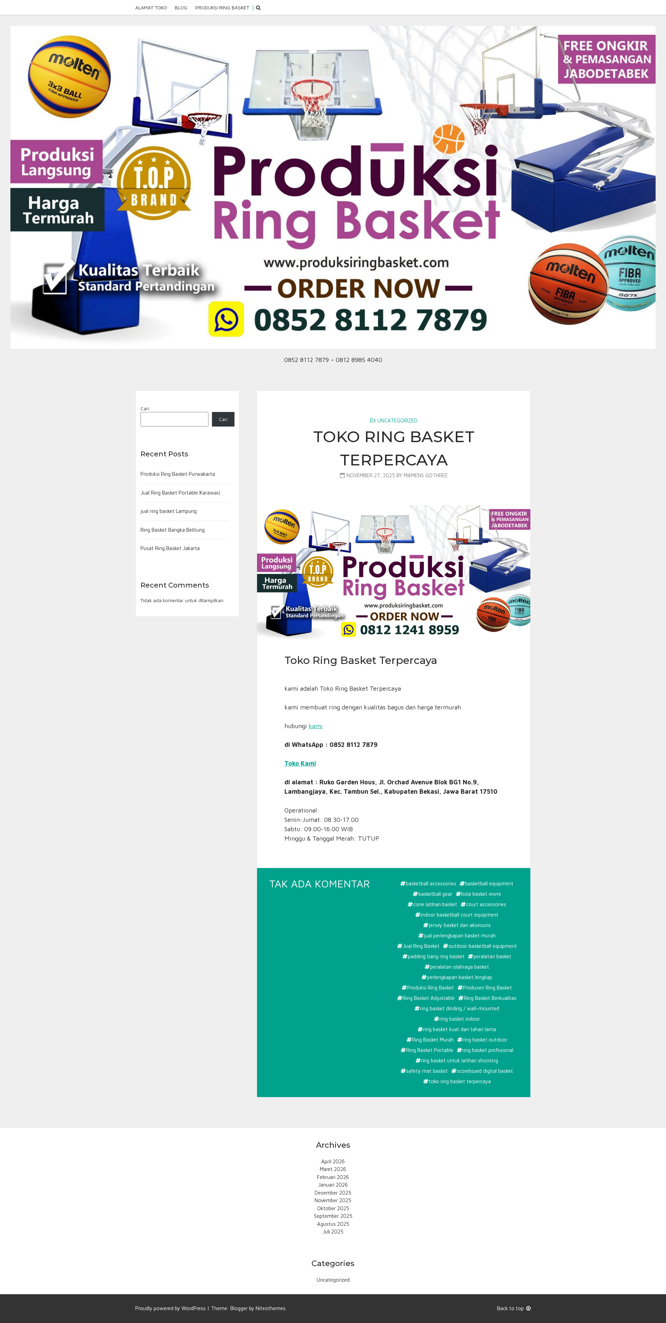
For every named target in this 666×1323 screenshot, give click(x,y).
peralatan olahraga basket (459, 967)
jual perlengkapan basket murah (460, 935)
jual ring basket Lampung (168, 511)
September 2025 (333, 1216)
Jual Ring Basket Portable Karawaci (180, 493)
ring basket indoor (459, 1019)
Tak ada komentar (320, 884)
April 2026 (333, 1161)
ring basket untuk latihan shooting (459, 1060)
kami (316, 726)
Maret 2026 (333, 1169)
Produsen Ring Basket (487, 988)
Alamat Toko (151, 7)
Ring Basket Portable (429, 1050)
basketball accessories (431, 883)
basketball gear (435, 894)
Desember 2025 (333, 1193)
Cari (144, 408)
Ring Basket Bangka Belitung (172, 530)
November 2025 (333, 1200)
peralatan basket (492, 956)
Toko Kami (300, 763)
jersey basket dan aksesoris (460, 925)
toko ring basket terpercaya (460, 1081)
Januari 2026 (333, 1185)
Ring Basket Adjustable (429, 998)
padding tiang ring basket (436, 956)
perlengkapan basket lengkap (459, 977)
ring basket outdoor (485, 1040)
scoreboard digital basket (485, 1071)
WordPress (193, 1308)
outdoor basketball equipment (483, 946)
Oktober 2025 (333, 1208)
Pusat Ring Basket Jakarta (170, 548)
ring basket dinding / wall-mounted (459, 1008)
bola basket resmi (481, 894)
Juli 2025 (333, 1231)
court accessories (486, 904)
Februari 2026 (333, 1177)
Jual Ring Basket (421, 946)
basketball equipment (489, 883)
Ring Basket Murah (433, 1040)
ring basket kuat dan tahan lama (459, 1029)
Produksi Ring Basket (222, 7)
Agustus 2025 (333, 1224)
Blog (181, 7)
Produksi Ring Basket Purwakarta (177, 474)
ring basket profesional (487, 1050)
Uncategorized (397, 420)
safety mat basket (427, 1071)
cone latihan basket (435, 904)
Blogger (239, 1308)
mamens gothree (426, 475)
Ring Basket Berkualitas (490, 998)
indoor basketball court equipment (459, 915)
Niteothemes (270, 1308)
